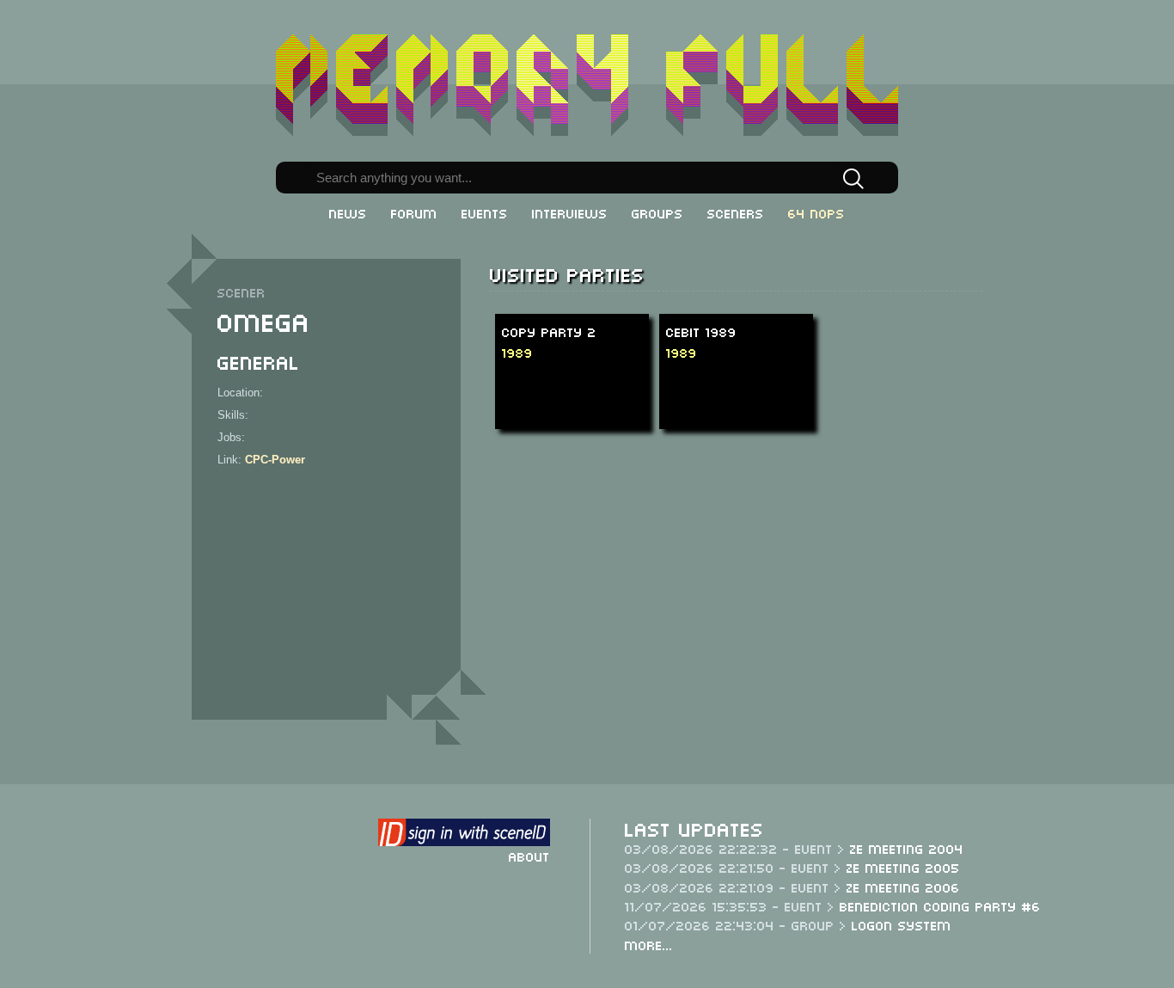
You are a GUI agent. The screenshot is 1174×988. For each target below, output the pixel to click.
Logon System (901, 924)
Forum (414, 212)
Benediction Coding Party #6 (940, 905)
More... (649, 944)
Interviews (570, 212)
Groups (657, 212)
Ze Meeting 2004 (906, 847)
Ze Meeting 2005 (903, 866)
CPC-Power (275, 459)
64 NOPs (816, 212)
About (529, 855)
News (348, 212)
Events (485, 212)
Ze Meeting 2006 (903, 886)
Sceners (735, 212)
